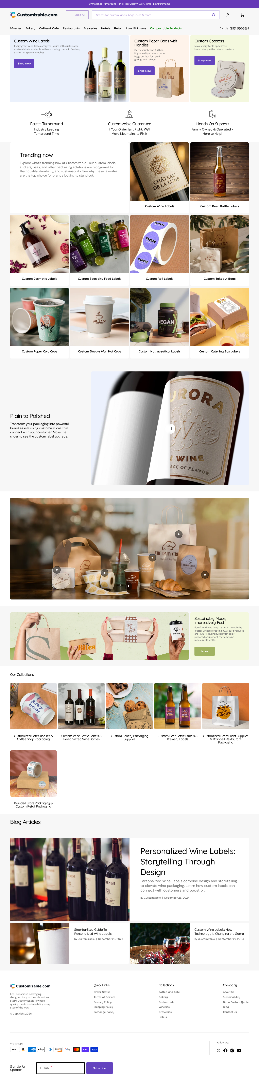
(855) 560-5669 (239, 28)
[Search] (214, 15)
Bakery (163, 997)
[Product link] (159, 177)
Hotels (163, 1017)
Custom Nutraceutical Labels (159, 351)
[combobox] (156, 14)
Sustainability (231, 997)
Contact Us (230, 1012)
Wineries (164, 1006)
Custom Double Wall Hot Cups (99, 351)
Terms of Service (105, 997)
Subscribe (99, 1068)
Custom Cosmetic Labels (39, 279)
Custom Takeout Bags (220, 279)
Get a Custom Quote (236, 1002)
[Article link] (129, 879)
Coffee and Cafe (169, 992)
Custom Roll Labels (159, 279)
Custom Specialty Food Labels (99, 279)
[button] (227, 15)
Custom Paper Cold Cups (39, 351)
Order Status (102, 992)
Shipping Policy (103, 1006)
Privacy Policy (103, 1002)
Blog (226, 1006)
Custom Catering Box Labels (219, 351)
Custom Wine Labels (159, 206)
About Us (228, 992)
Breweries (165, 1012)
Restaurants (166, 1002)
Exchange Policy (104, 1012)
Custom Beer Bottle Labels (219, 206)
